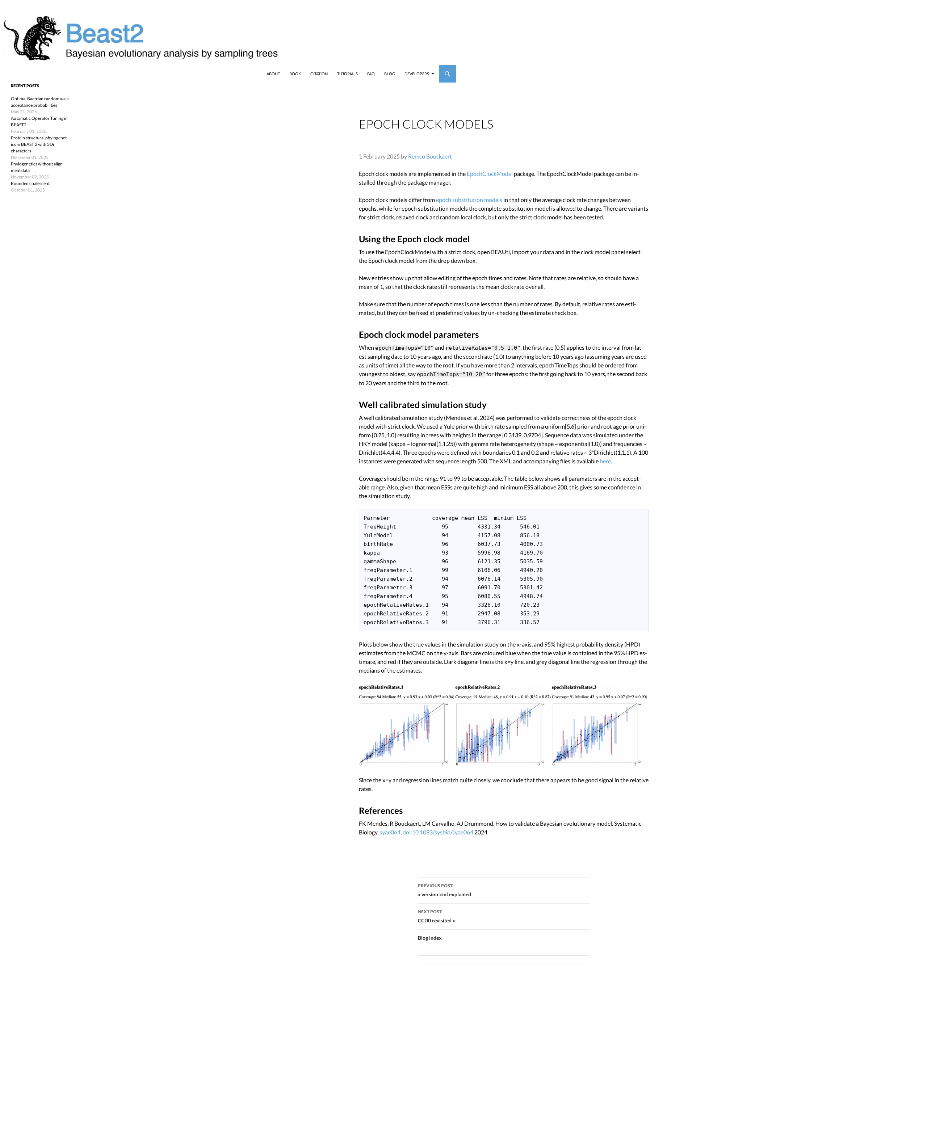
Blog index (430, 938)
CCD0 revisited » (436, 916)
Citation (319, 73)
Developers (416, 73)
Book (295, 73)
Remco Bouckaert (430, 156)
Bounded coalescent (30, 183)
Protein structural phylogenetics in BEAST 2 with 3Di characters (39, 144)
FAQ (371, 73)
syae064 (389, 832)
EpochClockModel (490, 173)
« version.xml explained (444, 890)
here (605, 461)
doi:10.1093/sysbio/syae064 (438, 832)
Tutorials (347, 73)
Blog (389, 73)
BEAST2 (42, 74)
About (273, 73)
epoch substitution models (469, 199)
